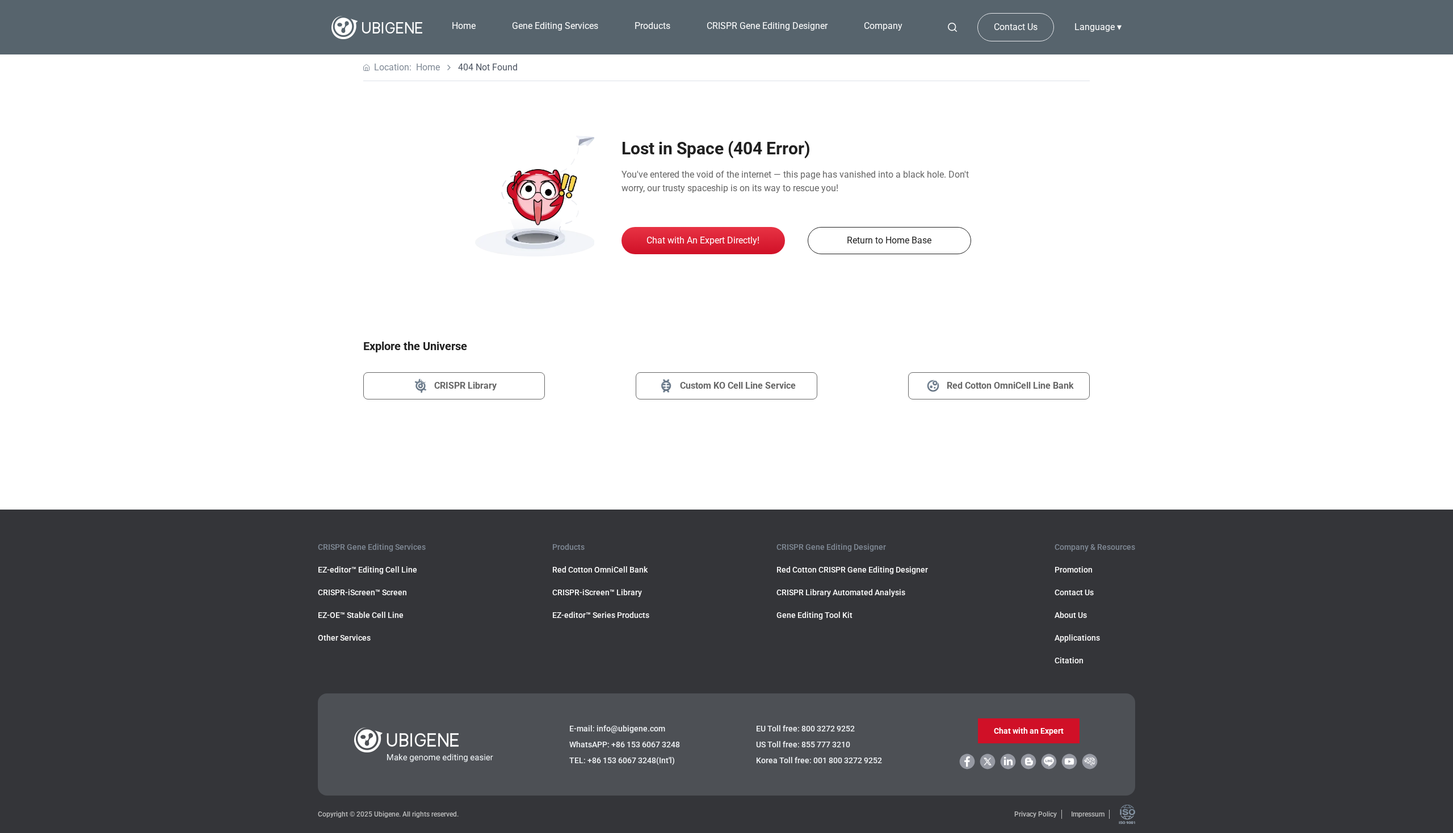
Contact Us (1016, 27)
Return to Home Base (889, 240)
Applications (1077, 637)
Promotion (1074, 569)
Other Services (344, 637)
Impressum (1088, 814)
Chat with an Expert (1029, 730)
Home (464, 25)
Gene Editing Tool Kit (814, 615)
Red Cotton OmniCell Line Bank (1010, 385)
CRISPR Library (465, 385)
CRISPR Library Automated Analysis (840, 592)
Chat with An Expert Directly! (702, 240)
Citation (1069, 660)
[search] (952, 27)
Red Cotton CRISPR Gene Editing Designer (852, 569)
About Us (1071, 615)
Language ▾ (1098, 27)
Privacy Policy (1035, 814)
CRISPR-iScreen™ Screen (362, 592)
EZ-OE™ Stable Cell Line (361, 615)
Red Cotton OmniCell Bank (600, 569)
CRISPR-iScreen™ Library (597, 592)
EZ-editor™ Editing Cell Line (367, 569)
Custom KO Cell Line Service (738, 385)
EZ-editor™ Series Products (600, 615)
